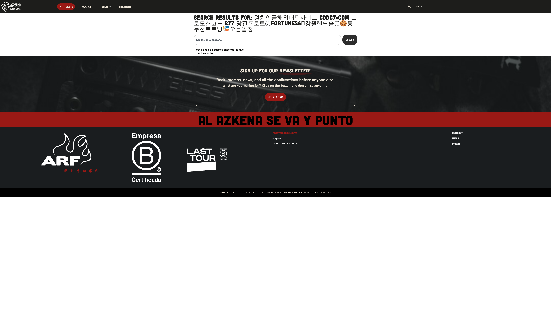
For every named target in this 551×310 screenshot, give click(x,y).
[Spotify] (90, 171)
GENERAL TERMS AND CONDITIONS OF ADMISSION (285, 192)
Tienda (103, 6)
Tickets (277, 139)
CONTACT (457, 132)
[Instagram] (66, 171)
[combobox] (267, 40)
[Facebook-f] (78, 171)
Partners (125, 6)
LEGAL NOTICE (248, 192)
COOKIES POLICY (323, 192)
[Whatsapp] (96, 171)
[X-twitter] (72, 171)
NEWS (455, 138)
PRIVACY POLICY (228, 192)
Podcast (86, 6)
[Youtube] (84, 171)
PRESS (456, 143)
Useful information (285, 143)
